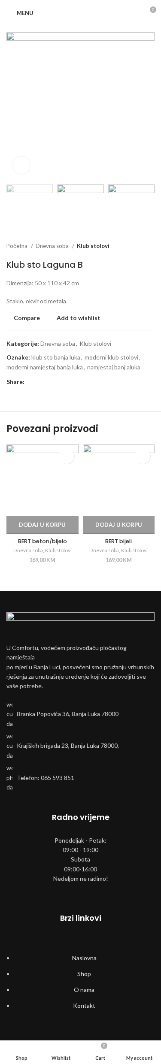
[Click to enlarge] (21, 165)
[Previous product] (133, 246)
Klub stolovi (93, 245)
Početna (17, 245)
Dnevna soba (53, 245)
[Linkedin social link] (61, 381)
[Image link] (80, 622)
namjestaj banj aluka (113, 367)
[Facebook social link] (31, 381)
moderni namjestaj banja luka (44, 367)
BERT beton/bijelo (42, 541)
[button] (42, 525)
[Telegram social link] (71, 381)
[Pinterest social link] (51, 381)
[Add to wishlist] (66, 456)
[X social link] (41, 381)
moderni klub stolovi (111, 357)
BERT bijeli (118, 541)
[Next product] (150, 246)
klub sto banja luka (55, 357)
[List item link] (80, 714)
